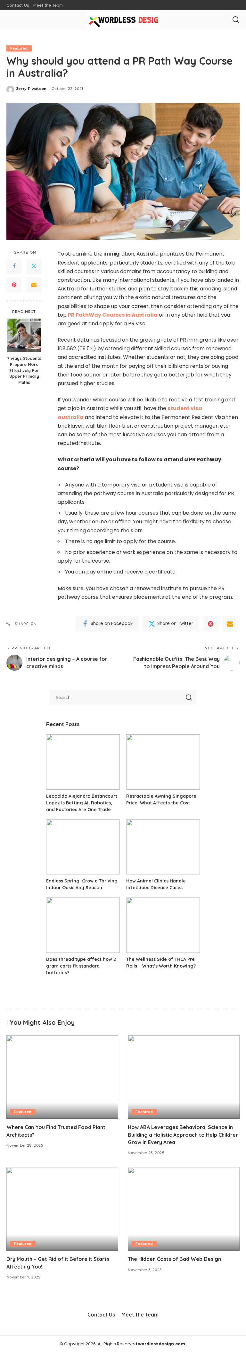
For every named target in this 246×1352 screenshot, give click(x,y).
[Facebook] (14, 266)
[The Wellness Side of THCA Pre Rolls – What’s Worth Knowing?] (163, 925)
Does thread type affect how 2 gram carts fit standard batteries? (81, 966)
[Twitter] (34, 266)
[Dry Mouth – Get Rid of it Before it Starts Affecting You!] (62, 1209)
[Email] (34, 285)
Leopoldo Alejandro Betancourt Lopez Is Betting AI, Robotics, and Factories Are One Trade (81, 802)
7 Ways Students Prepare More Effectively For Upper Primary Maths (24, 370)
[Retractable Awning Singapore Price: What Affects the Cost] (163, 762)
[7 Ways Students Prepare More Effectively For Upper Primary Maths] (24, 335)
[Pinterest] (14, 285)
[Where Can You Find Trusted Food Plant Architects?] (62, 1077)
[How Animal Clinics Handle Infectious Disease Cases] (163, 847)
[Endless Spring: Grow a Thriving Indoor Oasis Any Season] (83, 847)
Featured (19, 48)
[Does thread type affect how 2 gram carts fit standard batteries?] (83, 925)
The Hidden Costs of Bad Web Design (174, 1259)
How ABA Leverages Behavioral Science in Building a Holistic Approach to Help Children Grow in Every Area (183, 1134)
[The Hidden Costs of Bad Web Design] (184, 1209)
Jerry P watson (31, 88)
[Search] (236, 19)
